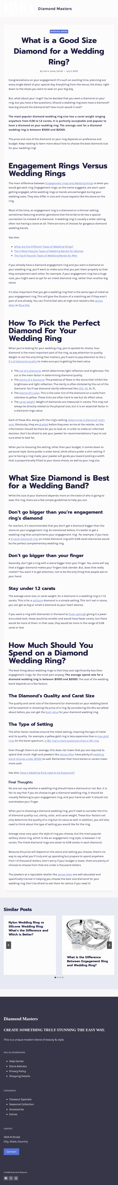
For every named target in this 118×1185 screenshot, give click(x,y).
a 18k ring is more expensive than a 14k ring (72, 740)
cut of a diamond (30, 370)
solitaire (38, 600)
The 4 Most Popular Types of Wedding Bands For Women (49, 251)
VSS (80, 388)
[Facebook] (6, 1178)
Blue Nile (24, 305)
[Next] (109, 945)
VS (86, 388)
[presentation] (88, 932)
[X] (11, 1178)
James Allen (67, 754)
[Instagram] (16, 1178)
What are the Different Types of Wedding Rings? (43, 246)
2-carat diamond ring (24, 539)
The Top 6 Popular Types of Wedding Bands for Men (45, 255)
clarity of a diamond (31, 379)
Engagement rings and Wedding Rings (69, 183)
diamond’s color (29, 393)
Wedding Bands (59, 31)
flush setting (77, 614)
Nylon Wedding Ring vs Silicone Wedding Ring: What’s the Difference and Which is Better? (28, 928)
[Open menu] (111, 8)
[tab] (55, 977)
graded (43, 424)
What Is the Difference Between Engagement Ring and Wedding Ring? (87, 961)
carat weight (27, 402)
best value (52, 712)
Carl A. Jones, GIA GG (53, 71)
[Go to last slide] (8, 945)
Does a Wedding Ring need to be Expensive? (47, 772)
